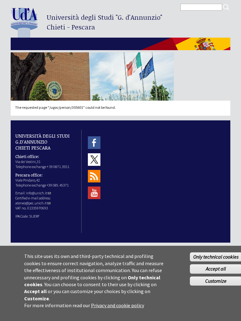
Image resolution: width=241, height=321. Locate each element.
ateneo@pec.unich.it (31, 203)
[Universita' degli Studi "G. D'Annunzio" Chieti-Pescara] (24, 35)
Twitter (94, 159)
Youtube (94, 193)
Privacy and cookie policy (117, 305)
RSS (94, 176)
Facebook (94, 143)
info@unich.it (36, 193)
